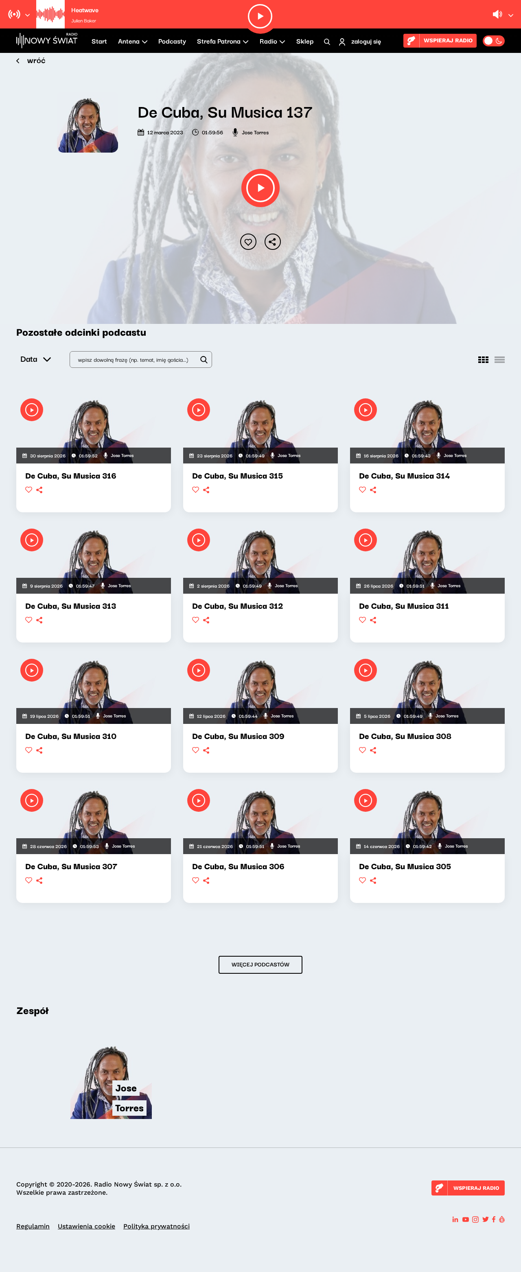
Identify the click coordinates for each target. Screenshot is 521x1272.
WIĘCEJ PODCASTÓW (260, 963)
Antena (129, 40)
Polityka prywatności (156, 1226)
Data (28, 358)
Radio (268, 40)
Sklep (304, 40)
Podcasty (172, 40)
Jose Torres (255, 132)
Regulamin (33, 1226)
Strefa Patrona (219, 40)
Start (99, 40)
